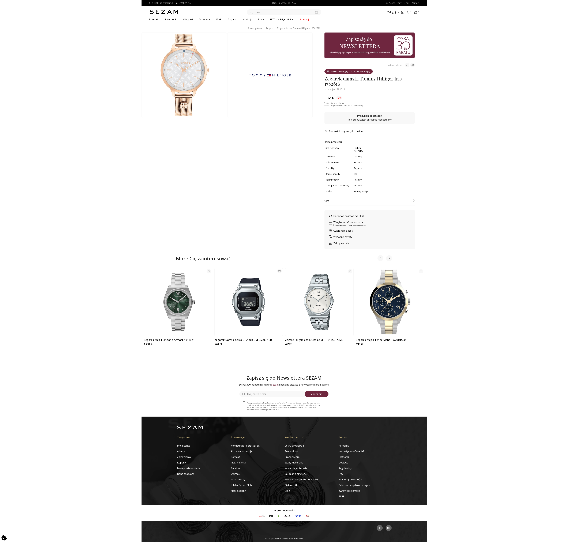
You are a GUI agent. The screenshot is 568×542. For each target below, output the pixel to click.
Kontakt (415, 3)
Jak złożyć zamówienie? (351, 451)
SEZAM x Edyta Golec (281, 19)
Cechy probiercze (294, 445)
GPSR (342, 496)
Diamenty (204, 19)
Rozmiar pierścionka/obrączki (301, 479)
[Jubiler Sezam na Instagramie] (389, 528)
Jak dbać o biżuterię (296, 473)
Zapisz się (316, 394)
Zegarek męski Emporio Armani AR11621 (169, 339)
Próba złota (291, 451)
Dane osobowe (185, 473)
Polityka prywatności (350, 479)
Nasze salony (238, 490)
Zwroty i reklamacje (349, 490)
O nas (406, 3)
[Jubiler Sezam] (164, 13)
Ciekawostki (291, 485)
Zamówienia (184, 457)
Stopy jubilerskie (294, 462)
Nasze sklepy (395, 3)
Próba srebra (292, 457)
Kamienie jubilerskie (296, 468)
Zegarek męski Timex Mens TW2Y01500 (381, 339)
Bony (261, 19)
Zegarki (232, 19)
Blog (287, 490)
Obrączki (188, 19)
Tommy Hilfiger (361, 191)
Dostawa (343, 462)
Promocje (304, 19)
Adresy (181, 451)
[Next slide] (389, 258)
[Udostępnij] (412, 65)
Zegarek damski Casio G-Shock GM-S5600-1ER (243, 339)
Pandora (235, 468)
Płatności (344, 457)
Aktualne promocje (241, 451)
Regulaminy (345, 468)
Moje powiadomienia (188, 468)
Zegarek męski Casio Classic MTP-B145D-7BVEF (314, 339)
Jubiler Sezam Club (241, 485)
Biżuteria (154, 19)
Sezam (275, 384)
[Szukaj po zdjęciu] (316, 12)
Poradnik (344, 445)
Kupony (181, 462)
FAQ (341, 473)
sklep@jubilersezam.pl (162, 3)
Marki (219, 19)
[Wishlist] (408, 12)
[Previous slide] (380, 258)
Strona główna (255, 28)
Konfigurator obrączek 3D (245, 445)
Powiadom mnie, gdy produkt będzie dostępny (350, 71)
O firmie (235, 473)
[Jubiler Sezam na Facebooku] (380, 528)
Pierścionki (171, 19)
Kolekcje (247, 19)
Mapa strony (238, 479)
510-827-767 (185, 3)
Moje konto (183, 445)
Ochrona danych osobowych (354, 485)
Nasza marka (238, 462)
